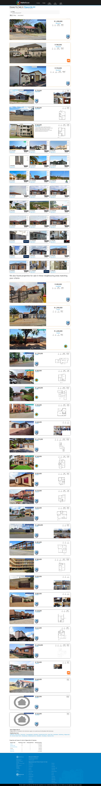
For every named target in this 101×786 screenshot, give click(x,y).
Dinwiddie (36, 526)
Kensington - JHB (54, 768)
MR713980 (47, 155)
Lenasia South (31, 782)
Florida (53, 773)
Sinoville (53, 764)
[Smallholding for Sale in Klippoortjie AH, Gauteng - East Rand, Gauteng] (22, 96)
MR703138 (47, 200)
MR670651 (68, 505)
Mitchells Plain (31, 781)
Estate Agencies (19, 765)
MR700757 (27, 215)
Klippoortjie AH (29, 7)
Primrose (30, 769)
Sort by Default (20, 15)
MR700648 (47, 215)
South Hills (53, 769)
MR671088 (68, 488)
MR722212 (27, 140)
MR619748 (47, 245)
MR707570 (68, 385)
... (48, 131)
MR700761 (68, 200)
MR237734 (68, 88)
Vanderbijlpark (31, 776)
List (11, 15)
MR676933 (47, 230)
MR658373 (68, 105)
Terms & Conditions (19, 761)
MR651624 (68, 574)
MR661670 (68, 540)
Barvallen (17, 734)
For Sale (38, 3)
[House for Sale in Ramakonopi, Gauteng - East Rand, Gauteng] (22, 719)
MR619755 (27, 260)
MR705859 (27, 185)
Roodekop (58, 309)
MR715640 (68, 304)
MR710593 (27, 170)
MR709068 (68, 351)
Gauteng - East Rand (23, 8)
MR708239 (68, 368)
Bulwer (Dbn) (31, 771)
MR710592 (68, 155)
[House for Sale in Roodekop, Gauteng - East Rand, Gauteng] (22, 685)
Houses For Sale (12, 8)
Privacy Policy (18, 760)
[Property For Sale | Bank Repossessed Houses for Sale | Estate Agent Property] (23, 2)
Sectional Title (12, 745)
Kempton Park (31, 774)
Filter (13, 11)
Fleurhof (30, 768)
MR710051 (68, 170)
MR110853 (68, 18)
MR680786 (27, 230)
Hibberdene (53, 777)
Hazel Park (50, 734)
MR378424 (68, 122)
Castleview (37, 371)
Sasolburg (53, 776)
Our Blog (17, 767)
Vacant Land (12, 751)
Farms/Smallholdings (13, 746)
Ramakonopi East (32, 736)
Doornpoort (31, 763)
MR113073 (68, 643)
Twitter (17, 770)
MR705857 (47, 185)
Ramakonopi (37, 714)
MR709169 (68, 328)
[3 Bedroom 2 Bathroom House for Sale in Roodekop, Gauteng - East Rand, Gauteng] (28, 315)
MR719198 (47, 140)
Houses (11, 743)
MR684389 (68, 677)
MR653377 (68, 557)
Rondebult (36, 354)
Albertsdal (53, 781)
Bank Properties (49, 3)
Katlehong (61, 734)
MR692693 (68, 215)
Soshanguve (31, 766)
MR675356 (68, 454)
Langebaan (30, 777)
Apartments (12, 749)
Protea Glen (53, 779)
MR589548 (68, 260)
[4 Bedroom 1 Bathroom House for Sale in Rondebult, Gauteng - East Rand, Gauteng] (22, 428)
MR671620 (68, 471)
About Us (17, 766)
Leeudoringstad (54, 782)
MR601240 (47, 260)
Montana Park (31, 764)
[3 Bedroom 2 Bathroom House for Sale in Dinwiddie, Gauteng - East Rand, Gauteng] (22, 530)
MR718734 (68, 140)
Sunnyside (53, 766)
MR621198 (27, 245)
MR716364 (27, 155)
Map (15, 15)
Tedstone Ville (50, 736)
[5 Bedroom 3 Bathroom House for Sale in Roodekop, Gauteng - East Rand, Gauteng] (22, 651)
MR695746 (68, 437)
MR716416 (68, 281)
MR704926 (68, 185)
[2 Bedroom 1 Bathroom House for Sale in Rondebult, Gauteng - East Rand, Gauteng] (22, 359)
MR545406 (68, 591)
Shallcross (30, 773)
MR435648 (68, 608)
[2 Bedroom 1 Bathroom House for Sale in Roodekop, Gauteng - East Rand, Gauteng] (22, 479)
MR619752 (68, 245)
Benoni (53, 774)
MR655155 (68, 230)
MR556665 (68, 65)
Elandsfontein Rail (43, 734)
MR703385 (27, 200)
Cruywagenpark (58, 286)
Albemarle (12, 734)
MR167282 (68, 626)
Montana (53, 763)
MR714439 (68, 660)
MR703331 (68, 41)
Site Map (17, 762)
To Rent (43, 3)
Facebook (18, 771)
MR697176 (68, 403)
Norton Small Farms (16, 736)
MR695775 (68, 420)
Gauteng (17, 8)
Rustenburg (30, 779)
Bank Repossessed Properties (33, 757)
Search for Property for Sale (33, 758)
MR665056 (68, 523)
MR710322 (47, 170)
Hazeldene (37, 440)
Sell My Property (31, 760)
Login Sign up (61, 3)
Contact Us (18, 768)
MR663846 (68, 694)
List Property (55, 3)
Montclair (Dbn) (54, 771)
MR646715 (68, 711)
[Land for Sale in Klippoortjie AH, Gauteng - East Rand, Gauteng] (60, 175)
